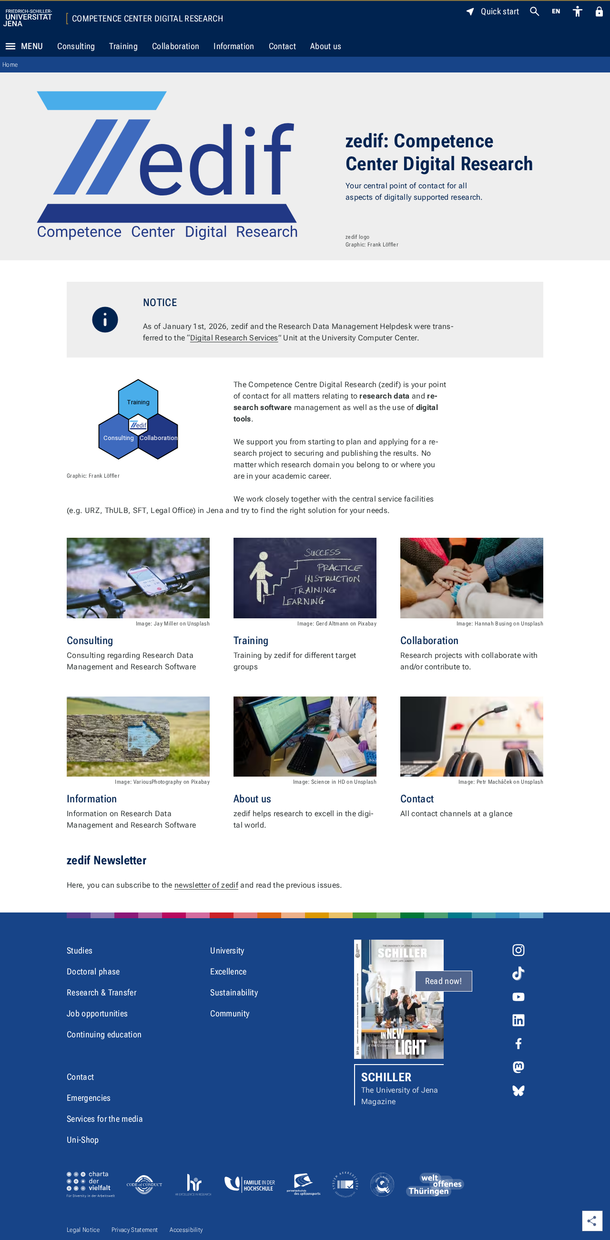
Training (123, 46)
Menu (32, 46)
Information (234, 46)
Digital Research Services (234, 337)
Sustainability (233, 992)
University (227, 950)
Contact (282, 46)
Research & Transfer (101, 992)
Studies (79, 950)
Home (10, 64)
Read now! (443, 981)
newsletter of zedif (206, 885)
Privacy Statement (135, 1229)
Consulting (76, 46)
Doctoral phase (93, 971)
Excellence (228, 971)
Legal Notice (83, 1229)
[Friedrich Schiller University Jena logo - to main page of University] (27, 18)
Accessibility (186, 1229)
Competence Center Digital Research (147, 18)
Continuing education (104, 1034)
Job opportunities (97, 1013)
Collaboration (175, 46)
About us (326, 46)
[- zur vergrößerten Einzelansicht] (138, 419)
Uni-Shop (83, 1140)
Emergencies (89, 1098)
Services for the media (105, 1119)
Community (229, 1013)
